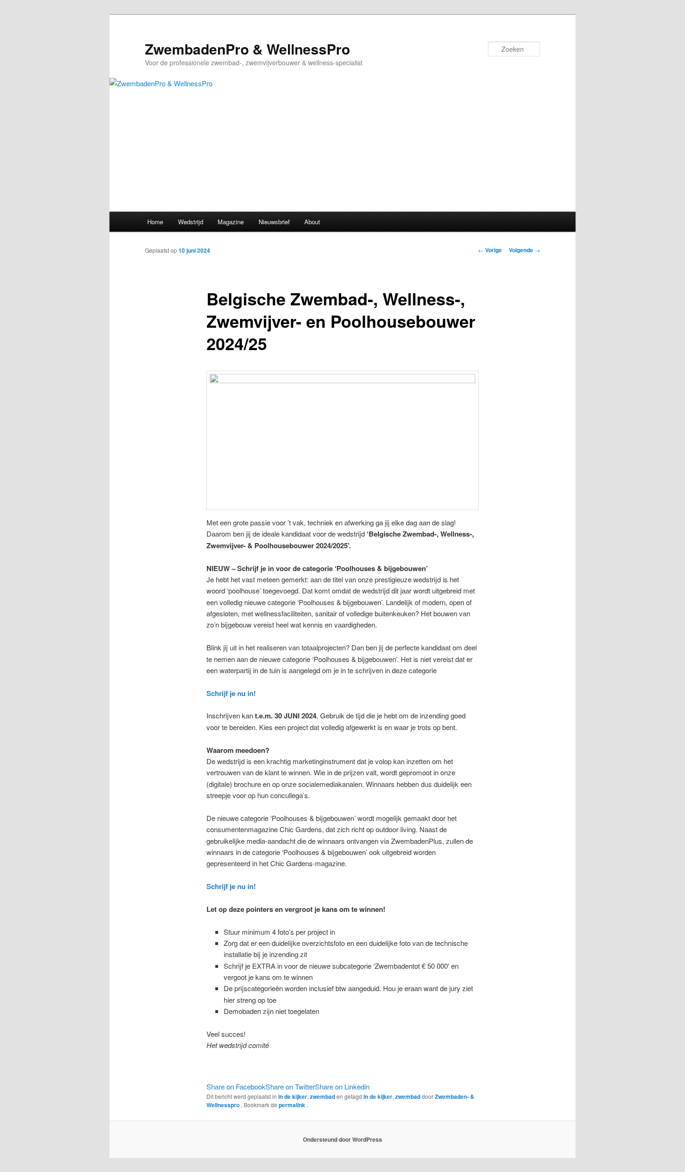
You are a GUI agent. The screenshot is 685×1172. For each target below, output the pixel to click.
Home (155, 221)
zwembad (322, 1096)
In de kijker (377, 1096)
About (312, 221)
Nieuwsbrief (274, 221)
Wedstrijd (190, 221)
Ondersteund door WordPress (342, 1139)
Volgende (524, 250)
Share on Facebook (236, 1086)
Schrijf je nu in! (231, 693)
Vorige (490, 250)
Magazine (231, 221)
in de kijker (292, 1096)
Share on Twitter (290, 1086)
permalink (293, 1105)
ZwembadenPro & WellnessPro (247, 49)
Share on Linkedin (342, 1086)
